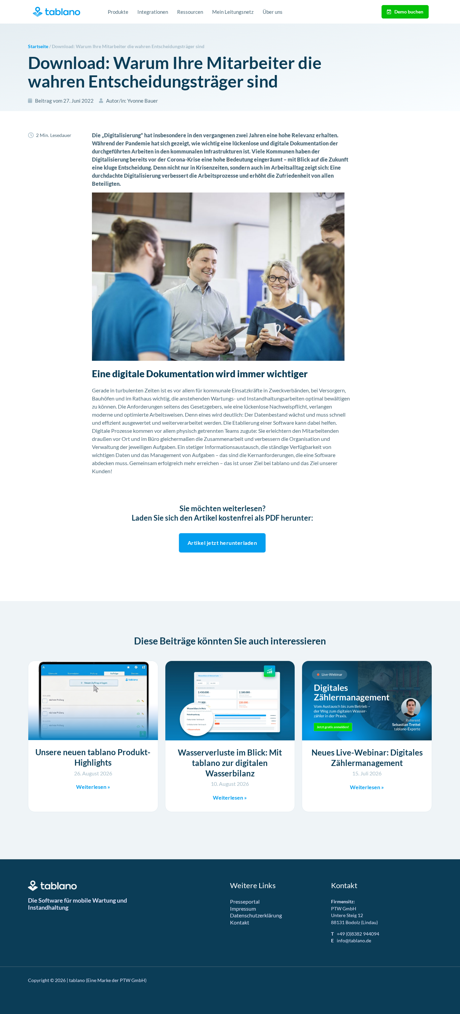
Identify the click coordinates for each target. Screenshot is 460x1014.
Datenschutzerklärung (256, 915)
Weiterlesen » (93, 786)
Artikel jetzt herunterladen (222, 542)
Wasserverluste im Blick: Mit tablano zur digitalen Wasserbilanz (230, 762)
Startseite (38, 46)
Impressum (243, 908)
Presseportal (245, 901)
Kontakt (239, 922)
